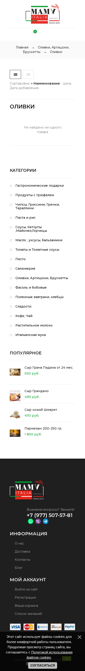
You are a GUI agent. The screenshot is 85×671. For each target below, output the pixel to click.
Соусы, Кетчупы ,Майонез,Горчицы (31, 229)
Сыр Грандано (36, 391)
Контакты (22, 560)
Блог (18, 568)
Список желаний (28, 614)
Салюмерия (25, 269)
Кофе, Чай (23, 316)
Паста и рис (25, 218)
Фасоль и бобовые (31, 287)
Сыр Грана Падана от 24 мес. (48, 367)
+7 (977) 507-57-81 (50, 515)
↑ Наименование (45, 83)
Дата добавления (24, 88)
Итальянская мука (30, 335)
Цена (67, 83)
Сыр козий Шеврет (40, 409)
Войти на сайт (26, 589)
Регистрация (25, 597)
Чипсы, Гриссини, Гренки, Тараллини (37, 206)
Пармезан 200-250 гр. (43, 428)
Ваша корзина (26, 606)
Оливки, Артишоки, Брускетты (41, 278)
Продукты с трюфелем (34, 195)
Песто (20, 259)
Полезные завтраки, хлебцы (39, 297)
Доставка (22, 551)
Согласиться (42, 665)
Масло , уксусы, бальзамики (38, 240)
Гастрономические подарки (39, 186)
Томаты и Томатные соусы (37, 250)
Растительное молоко (34, 325)
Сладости (23, 306)
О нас (19, 543)
